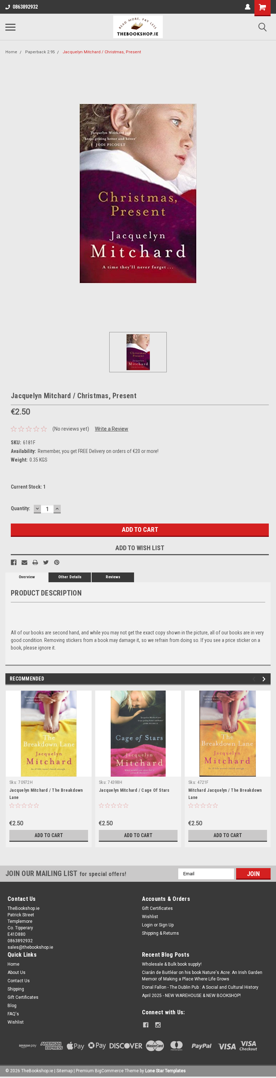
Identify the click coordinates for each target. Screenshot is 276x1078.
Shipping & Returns (160, 933)
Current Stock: (28, 487)
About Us (17, 972)
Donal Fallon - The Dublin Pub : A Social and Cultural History (200, 987)
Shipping (16, 989)
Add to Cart (48, 835)
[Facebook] (14, 562)
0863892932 (25, 7)
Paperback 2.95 (40, 52)
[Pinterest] (57, 562)
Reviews (113, 577)
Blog (12, 1005)
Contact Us (19, 980)
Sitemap (64, 1070)
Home (11, 52)
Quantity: (20, 508)
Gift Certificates (157, 908)
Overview (27, 577)
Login (147, 924)
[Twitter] (46, 562)
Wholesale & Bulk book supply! (172, 964)
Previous (255, 679)
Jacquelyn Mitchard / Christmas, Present (102, 52)
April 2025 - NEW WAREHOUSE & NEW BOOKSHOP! (191, 995)
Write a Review (111, 429)
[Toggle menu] (10, 27)
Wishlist (150, 916)
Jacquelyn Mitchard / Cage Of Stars (134, 790)
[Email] (24, 562)
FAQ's (13, 1013)
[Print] (35, 562)
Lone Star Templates (165, 1070)
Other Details (70, 577)
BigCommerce (109, 1070)
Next (265, 679)
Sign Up (166, 924)
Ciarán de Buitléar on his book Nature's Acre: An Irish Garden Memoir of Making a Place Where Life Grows (202, 976)
